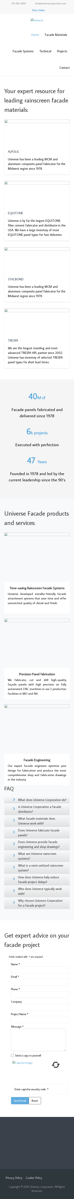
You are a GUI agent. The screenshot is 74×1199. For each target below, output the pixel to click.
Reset (35, 1100)
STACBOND (16, 279)
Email (15, 976)
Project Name (19, 1014)
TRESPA (13, 340)
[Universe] (37, 20)
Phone (15, 989)
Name (15, 964)
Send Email (20, 1100)
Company (16, 1001)
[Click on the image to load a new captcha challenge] (31, 1070)
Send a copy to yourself (28, 1055)
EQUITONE (15, 213)
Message (17, 1026)
